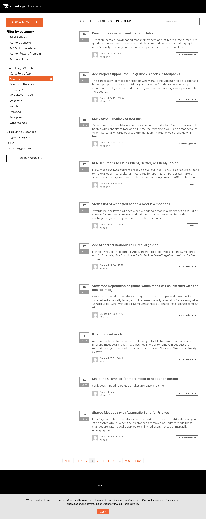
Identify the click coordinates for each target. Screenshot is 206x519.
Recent (85, 21)
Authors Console (20, 42)
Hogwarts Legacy (18, 137)
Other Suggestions (19, 148)
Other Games (18, 122)
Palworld (15, 111)
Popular (123, 21)
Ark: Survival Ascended (21, 131)
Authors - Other (20, 59)
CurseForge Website (20, 68)
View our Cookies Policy (125, 503)
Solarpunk (16, 117)
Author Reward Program (25, 53)
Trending (104, 21)
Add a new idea (25, 22)
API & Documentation (23, 48)
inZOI (11, 142)
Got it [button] (103, 511)
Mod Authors (18, 37)
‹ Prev (78, 460)
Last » (138, 460)
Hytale (14, 106)
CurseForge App (20, 73)
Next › (128, 460)
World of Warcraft (21, 95)
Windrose (16, 101)
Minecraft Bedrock (22, 84)
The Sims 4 (16, 90)
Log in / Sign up (14, 156)
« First (68, 460)
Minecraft (31, 79)
